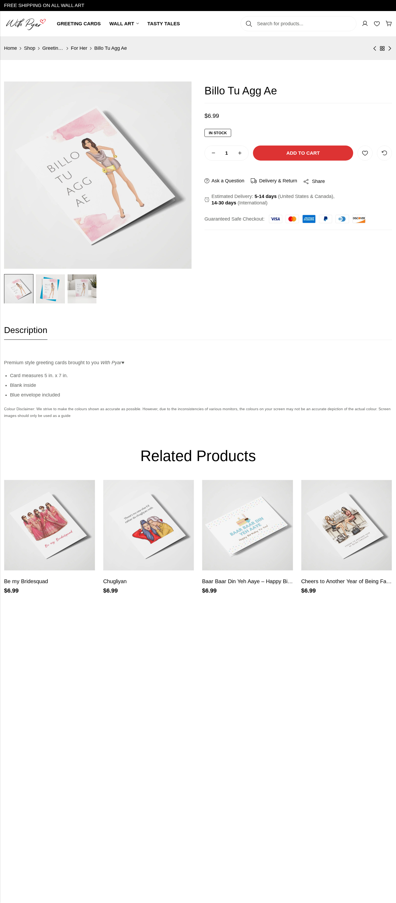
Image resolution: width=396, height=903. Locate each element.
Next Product (390, 48)
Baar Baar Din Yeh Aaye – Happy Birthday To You (261, 581)
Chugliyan (115, 581)
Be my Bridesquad (26, 581)
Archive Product (382, 48)
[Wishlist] (377, 23)
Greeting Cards (53, 48)
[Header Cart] (388, 23)
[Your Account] (365, 24)
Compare (384, 153)
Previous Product (375, 48)
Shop (29, 48)
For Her (79, 48)
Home (10, 48)
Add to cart (303, 153)
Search (249, 23)
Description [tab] (25, 330)
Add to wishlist (365, 153)
